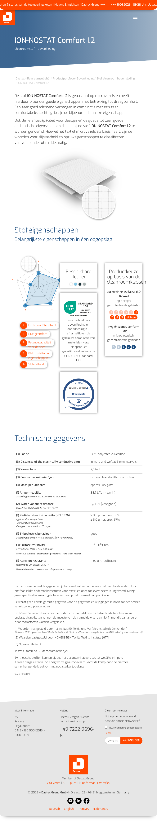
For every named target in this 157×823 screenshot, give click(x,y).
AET (65, 783)
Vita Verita (53, 783)
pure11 (74, 783)
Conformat (87, 783)
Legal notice (22, 726)
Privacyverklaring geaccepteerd (124, 727)
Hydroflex (103, 783)
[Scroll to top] (149, 815)
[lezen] (108, 732)
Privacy (19, 721)
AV (16, 717)
